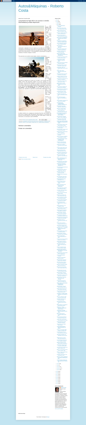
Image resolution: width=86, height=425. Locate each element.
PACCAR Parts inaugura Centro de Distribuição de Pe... (62, 98)
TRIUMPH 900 (34, 122)
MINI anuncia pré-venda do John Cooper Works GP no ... (62, 267)
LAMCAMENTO (25, 121)
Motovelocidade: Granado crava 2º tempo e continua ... (62, 273)
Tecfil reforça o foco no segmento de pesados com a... (62, 220)
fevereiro (58, 368)
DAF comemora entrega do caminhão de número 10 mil (62, 215)
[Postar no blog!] (43, 119)
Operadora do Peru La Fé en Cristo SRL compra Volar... (62, 65)
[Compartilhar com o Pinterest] (46, 119)
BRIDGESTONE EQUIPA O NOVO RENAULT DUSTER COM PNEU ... (62, 250)
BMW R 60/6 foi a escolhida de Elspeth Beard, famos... (62, 305)
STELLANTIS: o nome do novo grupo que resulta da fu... (62, 275)
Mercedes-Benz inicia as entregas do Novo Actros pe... (61, 302)
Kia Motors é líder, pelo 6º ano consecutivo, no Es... (62, 355)
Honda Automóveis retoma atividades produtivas (61, 322)
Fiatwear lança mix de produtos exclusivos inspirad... (62, 63)
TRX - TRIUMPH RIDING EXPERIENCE (42, 122)
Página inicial (35, 157)
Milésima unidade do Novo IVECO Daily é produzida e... (62, 343)
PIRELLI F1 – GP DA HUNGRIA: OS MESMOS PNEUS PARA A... (61, 308)
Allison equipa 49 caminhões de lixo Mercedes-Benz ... (62, 188)
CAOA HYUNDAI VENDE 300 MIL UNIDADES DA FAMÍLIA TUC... (62, 361)
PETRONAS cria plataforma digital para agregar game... (62, 41)
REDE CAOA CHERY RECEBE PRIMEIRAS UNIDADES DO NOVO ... (62, 122)
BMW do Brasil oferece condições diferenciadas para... (61, 314)
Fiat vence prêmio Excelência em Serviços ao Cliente (62, 200)
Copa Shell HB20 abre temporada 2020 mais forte (62, 111)
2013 (57, 380)
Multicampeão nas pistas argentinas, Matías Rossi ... (62, 106)
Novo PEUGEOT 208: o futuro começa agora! (62, 127)
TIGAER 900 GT (41, 121)
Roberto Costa (63, 387)
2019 (57, 371)
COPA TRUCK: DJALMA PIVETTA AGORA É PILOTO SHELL (62, 311)
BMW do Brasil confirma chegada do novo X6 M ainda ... (61, 84)
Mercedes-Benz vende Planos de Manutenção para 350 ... (62, 162)
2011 (57, 383)
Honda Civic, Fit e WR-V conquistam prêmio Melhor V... (62, 145)
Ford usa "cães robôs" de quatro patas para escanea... (62, 36)
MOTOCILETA (36, 121)
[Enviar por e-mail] (41, 119)
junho (58, 363)
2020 (57, 21)
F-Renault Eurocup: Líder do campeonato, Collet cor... (62, 170)
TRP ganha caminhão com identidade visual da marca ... (62, 335)
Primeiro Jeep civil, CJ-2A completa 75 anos (61, 206)
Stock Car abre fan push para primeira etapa (62, 193)
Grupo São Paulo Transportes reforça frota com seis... (62, 291)
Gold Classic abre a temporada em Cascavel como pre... (62, 89)
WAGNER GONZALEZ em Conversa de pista (61, 52)
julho (58, 24)
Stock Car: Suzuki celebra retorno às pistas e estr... (61, 109)
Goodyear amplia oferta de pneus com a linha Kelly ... (62, 142)
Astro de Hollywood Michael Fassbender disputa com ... (62, 317)
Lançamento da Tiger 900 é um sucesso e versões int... (62, 79)
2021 (57, 20)
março (58, 366)
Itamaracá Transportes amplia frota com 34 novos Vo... (62, 265)
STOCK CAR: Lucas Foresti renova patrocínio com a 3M (62, 320)
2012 (57, 381)
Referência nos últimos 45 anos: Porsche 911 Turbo (61, 195)
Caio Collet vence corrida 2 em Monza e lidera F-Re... (62, 348)
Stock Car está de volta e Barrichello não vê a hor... (61, 150)
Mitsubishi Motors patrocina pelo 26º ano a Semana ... (62, 260)
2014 (57, 378)
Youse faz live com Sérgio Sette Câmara (61, 324)
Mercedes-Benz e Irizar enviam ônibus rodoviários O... (62, 253)
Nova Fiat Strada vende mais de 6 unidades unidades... (62, 340)
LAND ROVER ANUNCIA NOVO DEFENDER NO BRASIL (61, 327)
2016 (57, 375)
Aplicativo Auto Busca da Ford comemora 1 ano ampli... (62, 74)
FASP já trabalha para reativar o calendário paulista (62, 231)
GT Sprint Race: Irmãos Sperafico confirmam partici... (61, 60)
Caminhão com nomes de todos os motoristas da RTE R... (62, 94)
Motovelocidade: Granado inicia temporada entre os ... (62, 287)
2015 (57, 377)
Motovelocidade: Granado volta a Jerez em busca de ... (62, 130)
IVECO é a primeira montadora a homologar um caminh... (62, 137)
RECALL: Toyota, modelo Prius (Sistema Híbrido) (62, 352)
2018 (57, 372)
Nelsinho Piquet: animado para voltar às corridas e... (62, 132)
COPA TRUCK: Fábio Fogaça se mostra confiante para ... (62, 345)
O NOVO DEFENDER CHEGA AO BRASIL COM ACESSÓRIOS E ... (62, 139)
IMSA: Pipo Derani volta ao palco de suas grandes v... (62, 263)
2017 (57, 374)
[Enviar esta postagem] (39, 119)
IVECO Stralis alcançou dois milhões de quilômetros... (61, 49)
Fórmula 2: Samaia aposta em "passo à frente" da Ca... (62, 33)
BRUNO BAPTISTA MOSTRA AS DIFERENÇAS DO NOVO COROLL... (62, 114)
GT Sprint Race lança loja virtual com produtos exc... (62, 281)
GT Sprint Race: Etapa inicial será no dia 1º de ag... (62, 81)
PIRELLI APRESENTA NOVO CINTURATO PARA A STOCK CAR (62, 159)
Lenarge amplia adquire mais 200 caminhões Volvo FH (62, 148)
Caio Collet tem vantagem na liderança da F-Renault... (62, 87)
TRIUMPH (29, 122)
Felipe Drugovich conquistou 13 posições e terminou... (62, 210)
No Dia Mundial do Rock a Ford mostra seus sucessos (62, 332)
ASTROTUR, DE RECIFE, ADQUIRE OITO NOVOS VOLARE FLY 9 (61, 164)
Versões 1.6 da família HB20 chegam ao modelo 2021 (62, 330)
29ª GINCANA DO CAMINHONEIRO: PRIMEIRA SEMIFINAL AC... (62, 103)
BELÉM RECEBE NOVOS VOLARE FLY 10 (61, 179)
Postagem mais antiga (47, 157)
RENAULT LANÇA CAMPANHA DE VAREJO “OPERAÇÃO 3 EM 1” (62, 357)
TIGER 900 (46, 121)
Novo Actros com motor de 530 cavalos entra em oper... (62, 57)
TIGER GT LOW (25, 122)
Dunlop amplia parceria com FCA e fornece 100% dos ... (62, 289)
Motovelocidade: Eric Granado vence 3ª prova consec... (62, 208)
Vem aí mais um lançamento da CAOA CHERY (62, 167)
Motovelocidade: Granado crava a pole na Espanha (61, 213)
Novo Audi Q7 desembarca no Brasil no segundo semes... (62, 153)
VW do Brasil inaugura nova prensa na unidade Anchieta (62, 226)
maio (58, 365)
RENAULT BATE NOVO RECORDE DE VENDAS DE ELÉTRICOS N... (62, 54)
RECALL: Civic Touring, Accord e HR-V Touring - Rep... (62, 350)
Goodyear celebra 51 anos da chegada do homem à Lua (62, 77)
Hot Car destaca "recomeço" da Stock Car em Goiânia (62, 101)
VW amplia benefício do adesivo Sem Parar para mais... (61, 244)
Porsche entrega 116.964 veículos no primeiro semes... (61, 182)
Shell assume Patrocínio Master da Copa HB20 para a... (62, 155)
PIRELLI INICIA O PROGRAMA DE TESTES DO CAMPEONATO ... (62, 284)
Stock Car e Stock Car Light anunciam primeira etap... (61, 297)
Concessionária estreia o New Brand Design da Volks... (62, 125)
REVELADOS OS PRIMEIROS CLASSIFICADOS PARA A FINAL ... (62, 38)
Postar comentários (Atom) (25, 159)
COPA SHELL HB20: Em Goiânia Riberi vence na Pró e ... (62, 68)
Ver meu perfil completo (59, 408)
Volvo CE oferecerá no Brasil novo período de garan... (62, 198)
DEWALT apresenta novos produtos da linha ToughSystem (61, 185)
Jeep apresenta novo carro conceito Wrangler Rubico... (62, 271)
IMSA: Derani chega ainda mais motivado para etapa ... (62, 28)
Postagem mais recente (23, 157)
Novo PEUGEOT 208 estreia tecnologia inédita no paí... (62, 177)
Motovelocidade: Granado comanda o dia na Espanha (62, 234)
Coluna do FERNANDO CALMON (61, 26)
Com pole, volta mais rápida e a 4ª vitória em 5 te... (62, 191)
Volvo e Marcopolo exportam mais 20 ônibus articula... (62, 44)
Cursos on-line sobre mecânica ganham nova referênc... (62, 239)
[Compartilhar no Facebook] (45, 119)
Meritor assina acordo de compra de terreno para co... (62, 223)
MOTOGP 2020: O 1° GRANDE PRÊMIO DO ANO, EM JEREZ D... (62, 228)
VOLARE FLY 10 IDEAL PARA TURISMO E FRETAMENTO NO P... (62, 294)
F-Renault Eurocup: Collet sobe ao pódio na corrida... (62, 92)
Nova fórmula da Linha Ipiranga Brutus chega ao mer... (61, 203)
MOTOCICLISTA (30, 121)
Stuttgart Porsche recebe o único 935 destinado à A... (62, 338)
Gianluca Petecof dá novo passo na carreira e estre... (62, 31)
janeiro (58, 369)
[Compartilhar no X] (44, 119)
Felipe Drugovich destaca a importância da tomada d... (62, 242)
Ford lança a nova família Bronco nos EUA (61, 258)
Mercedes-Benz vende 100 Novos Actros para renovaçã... (61, 278)
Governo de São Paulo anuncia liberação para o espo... (61, 236)
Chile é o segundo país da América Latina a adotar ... (62, 247)
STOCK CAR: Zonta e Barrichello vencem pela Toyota (61, 71)
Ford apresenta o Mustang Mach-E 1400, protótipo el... (62, 117)
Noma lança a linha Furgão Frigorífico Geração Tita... (61, 119)
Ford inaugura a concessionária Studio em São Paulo (62, 46)
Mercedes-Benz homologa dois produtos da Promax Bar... (62, 218)
